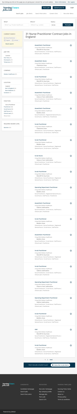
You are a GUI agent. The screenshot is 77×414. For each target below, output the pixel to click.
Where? (32, 22)
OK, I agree (71, 2)
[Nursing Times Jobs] (11, 9)
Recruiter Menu (68, 13)
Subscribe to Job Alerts (61, 365)
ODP (36, 329)
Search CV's (42, 399)
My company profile (45, 391)
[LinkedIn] (9, 390)
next (51, 360)
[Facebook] (3, 390)
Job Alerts (29, 13)
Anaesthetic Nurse (41, 61)
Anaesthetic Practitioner (42, 45)
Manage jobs (43, 394)
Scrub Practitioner (40, 77)
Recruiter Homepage (45, 389)
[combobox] (16, 24)
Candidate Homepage (27, 389)
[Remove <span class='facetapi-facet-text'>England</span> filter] (5, 40)
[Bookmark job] (71, 45)
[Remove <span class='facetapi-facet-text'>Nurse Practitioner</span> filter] (5, 38)
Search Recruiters (41, 13)
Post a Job (42, 397)
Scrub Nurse (39, 156)
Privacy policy (62, 397)
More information (60, 2)
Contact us (61, 391)
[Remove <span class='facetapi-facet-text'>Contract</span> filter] (13, 40)
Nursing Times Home (64, 389)
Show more (7, 116)
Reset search (10, 44)
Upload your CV (59, 8)
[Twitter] (6, 390)
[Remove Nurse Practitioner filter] (4, 104)
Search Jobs (19, 13)
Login (72, 7)
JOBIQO (13, 412)
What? (6, 22)
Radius (53, 22)
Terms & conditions (64, 399)
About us (60, 394)
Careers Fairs (54, 13)
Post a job (46, 8)
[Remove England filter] (4, 86)
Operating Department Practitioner (46, 187)
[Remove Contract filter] (4, 55)
